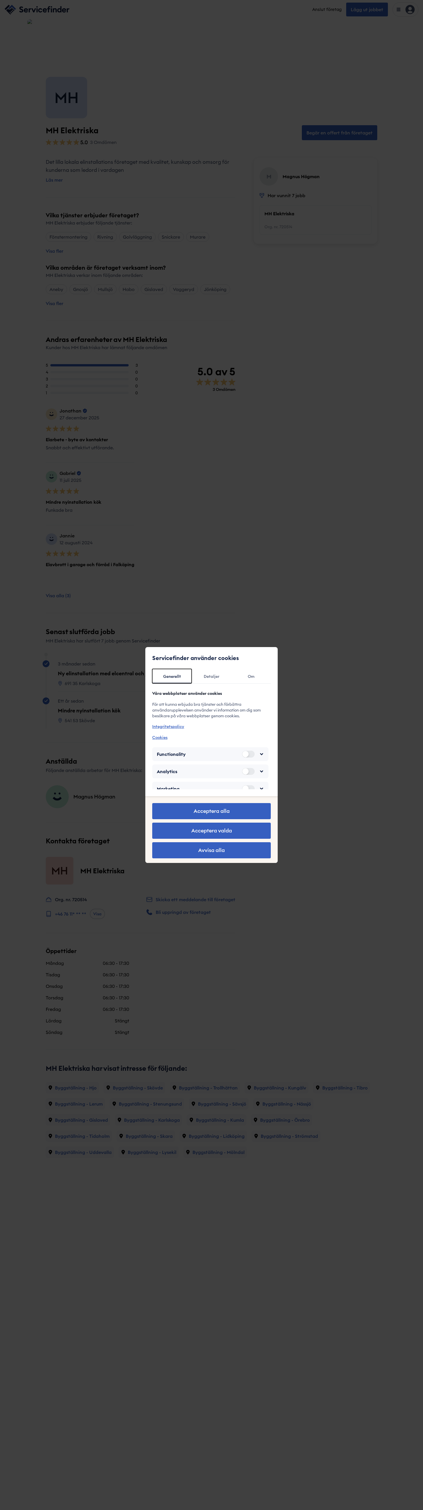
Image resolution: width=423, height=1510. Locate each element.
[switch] (248, 754)
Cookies (159, 737)
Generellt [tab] (172, 676)
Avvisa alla (211, 850)
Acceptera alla (212, 811)
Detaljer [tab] (211, 676)
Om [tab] (251, 676)
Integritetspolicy (168, 726)
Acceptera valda (211, 830)
